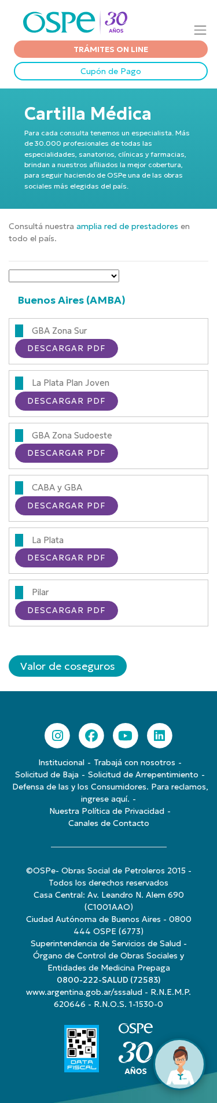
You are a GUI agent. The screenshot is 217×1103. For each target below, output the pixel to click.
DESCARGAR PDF (66, 348)
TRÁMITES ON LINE (110, 49)
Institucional (61, 762)
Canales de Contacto (108, 823)
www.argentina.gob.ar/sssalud (84, 992)
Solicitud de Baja (47, 774)
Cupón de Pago (110, 71)
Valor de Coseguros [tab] (67, 666)
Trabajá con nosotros (134, 762)
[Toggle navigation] (200, 29)
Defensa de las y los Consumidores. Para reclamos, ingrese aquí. (110, 792)
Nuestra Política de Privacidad (106, 811)
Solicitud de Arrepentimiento (143, 774)
